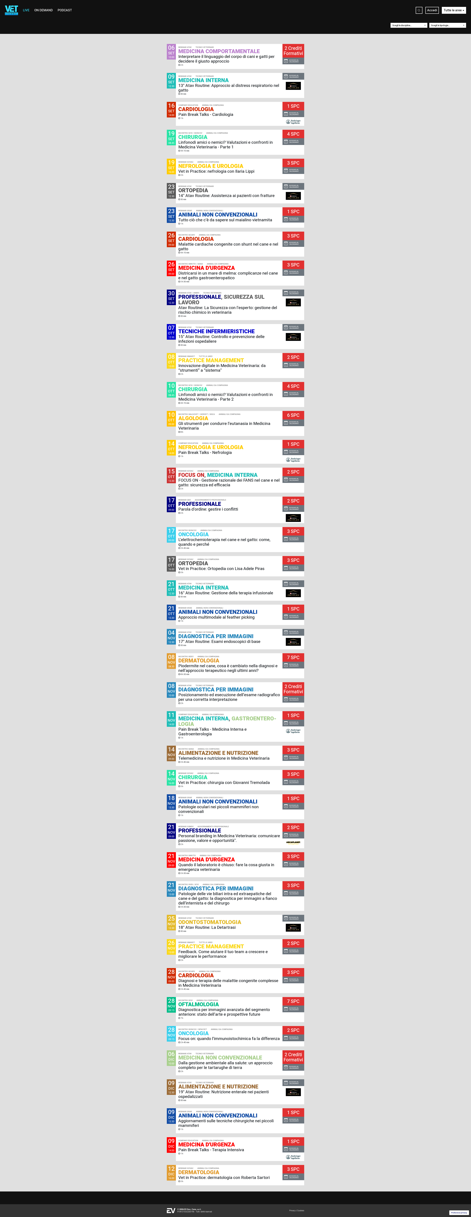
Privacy (292, 1210)
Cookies (300, 1210)
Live (26, 10)
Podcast (65, 10)
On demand (43, 10)
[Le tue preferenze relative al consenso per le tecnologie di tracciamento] (459, 1212)
